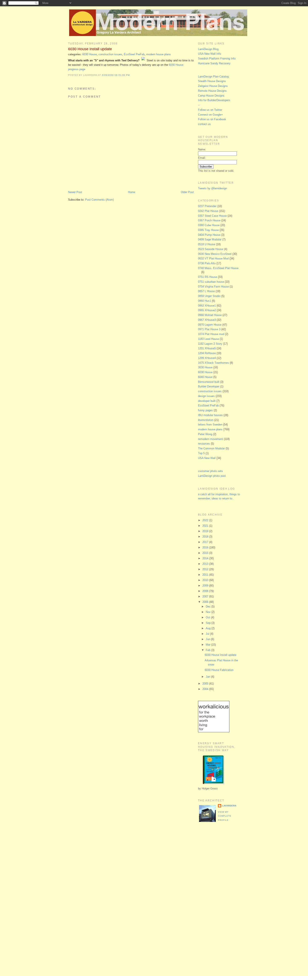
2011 (205, 574)
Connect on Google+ (210, 114)
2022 (205, 520)
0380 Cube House (209, 225)
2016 (205, 547)
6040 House (205, 377)
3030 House (205, 367)
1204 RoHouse (207, 353)
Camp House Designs (211, 95)
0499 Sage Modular (209, 239)
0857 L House (206, 291)
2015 (205, 552)
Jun (208, 639)
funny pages (205, 410)
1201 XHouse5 (207, 348)
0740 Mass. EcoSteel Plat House (218, 268)
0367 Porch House (209, 220)
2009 (205, 585)
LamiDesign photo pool (212, 475)
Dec (208, 606)
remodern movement (210, 439)
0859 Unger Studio (209, 296)
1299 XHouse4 (207, 358)
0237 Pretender (207, 206)
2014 (205, 558)
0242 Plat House (208, 211)
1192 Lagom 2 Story (210, 343)
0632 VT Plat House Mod (213, 258)
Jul (208, 633)
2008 (205, 591)
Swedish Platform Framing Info (217, 58)
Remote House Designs (212, 90)
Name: (202, 149)
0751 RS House (207, 276)
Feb (208, 650)
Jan (208, 676)
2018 (205, 536)
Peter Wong (205, 434)
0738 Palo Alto (207, 263)
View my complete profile (224, 816)
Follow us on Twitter (210, 109)
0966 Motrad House (210, 315)
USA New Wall (207, 458)
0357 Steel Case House (212, 215)
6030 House (89, 54)
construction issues (110, 54)
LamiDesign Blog (208, 49)
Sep (208, 622)
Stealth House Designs (212, 81)
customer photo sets (210, 471)
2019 (205, 531)
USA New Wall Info (209, 53)
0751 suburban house (211, 281)
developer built (207, 400)
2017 (205, 542)
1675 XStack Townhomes (213, 362)
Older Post (187, 192)
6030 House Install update (90, 49)
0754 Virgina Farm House (213, 286)
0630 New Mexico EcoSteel (215, 253)
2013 (205, 563)
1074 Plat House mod (211, 334)
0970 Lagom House (209, 324)
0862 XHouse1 (207, 305)
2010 (205, 580)
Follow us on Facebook (212, 119)
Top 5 (201, 453)
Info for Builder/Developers (214, 100)
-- (199, 105)
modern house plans (158, 54)
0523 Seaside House (210, 249)
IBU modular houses (210, 415)
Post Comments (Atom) (99, 199)
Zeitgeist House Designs (213, 86)
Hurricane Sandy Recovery (214, 63)
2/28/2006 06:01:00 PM (115, 75)
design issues (206, 396)
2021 (205, 525)
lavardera (229, 806)
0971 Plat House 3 (209, 329)
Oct (208, 617)
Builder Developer (208, 386)
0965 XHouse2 (207, 310)
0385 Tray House (208, 230)
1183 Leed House (208, 338)
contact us (204, 124)
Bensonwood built (208, 381)
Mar (208, 644)
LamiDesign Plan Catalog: (213, 76)
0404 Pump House (209, 234)
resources (204, 443)
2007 (205, 596)
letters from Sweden (210, 424)
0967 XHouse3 (207, 319)
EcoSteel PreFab (134, 54)
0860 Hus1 (204, 300)
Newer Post (75, 192)
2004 (205, 689)
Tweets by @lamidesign (212, 188)
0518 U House (206, 244)
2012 (205, 569)
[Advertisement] (215, 895)
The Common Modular (211, 448)
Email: (202, 157)
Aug (208, 628)
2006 (205, 601)
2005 (205, 683)
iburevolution (205, 420)
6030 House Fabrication (219, 670)
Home (131, 192)
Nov (208, 612)
